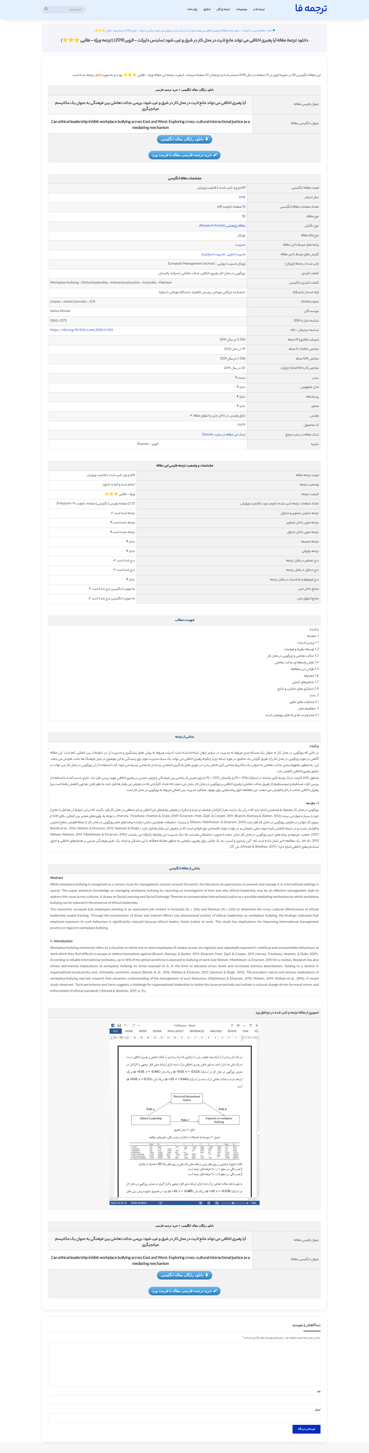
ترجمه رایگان (223, 9)
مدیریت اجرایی (236, 254)
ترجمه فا (260, 9)
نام (319, 1392)
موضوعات (241, 9)
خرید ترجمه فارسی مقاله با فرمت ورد (182, 154)
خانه (270, 31)
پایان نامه (192, 9)
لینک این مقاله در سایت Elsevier (223, 435)
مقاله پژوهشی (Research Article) (222, 226)
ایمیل (318, 1410)
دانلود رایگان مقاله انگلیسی (182, 138)
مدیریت (240, 245)
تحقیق (207, 9)
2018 (242, 197)
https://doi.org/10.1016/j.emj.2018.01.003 (81, 330)
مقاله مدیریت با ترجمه (254, 31)
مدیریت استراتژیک (213, 254)
